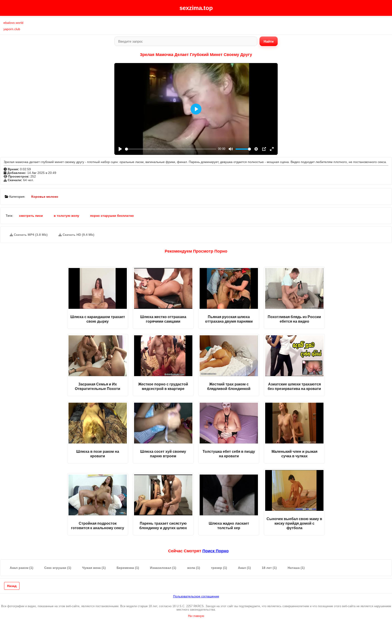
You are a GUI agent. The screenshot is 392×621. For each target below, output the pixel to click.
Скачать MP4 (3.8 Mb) (30, 234)
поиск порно (215, 551)
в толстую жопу (66, 215)
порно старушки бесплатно (112, 215)
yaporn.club (11, 29)
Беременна (128, 568)
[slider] (170, 149)
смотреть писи (31, 215)
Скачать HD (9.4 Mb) (78, 234)
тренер (219, 568)
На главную (196, 616)
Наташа (296, 568)
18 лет (269, 568)
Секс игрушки (57, 568)
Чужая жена (94, 568)
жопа (193, 568)
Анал (244, 568)
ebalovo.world (13, 22)
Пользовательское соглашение (196, 596)
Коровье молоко (44, 196)
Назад (12, 586)
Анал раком (21, 568)
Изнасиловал (163, 568)
